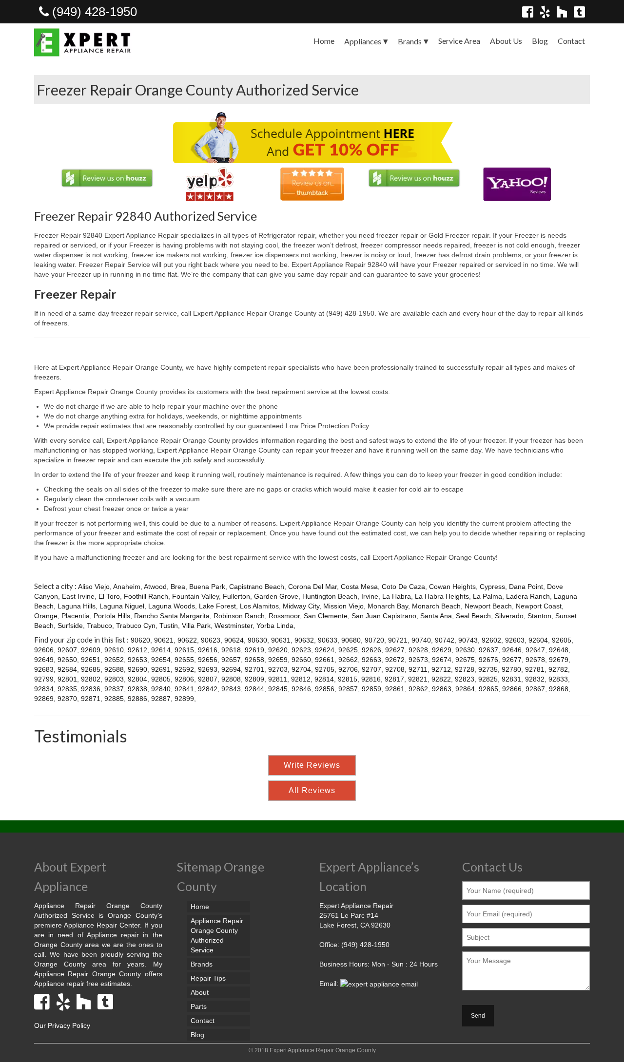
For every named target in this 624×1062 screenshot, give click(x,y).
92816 (371, 679)
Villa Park (196, 625)
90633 (327, 640)
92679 (558, 660)
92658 (254, 660)
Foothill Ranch (146, 596)
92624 (324, 650)
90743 (468, 640)
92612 (137, 650)
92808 (231, 679)
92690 (137, 669)
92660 (301, 660)
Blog (540, 40)
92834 (44, 689)
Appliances (362, 41)
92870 (67, 698)
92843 (231, 689)
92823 (464, 679)
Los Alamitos (259, 606)
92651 (90, 660)
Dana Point (526, 586)
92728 (464, 669)
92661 (324, 660)
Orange (46, 616)
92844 (254, 689)
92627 (395, 650)
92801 (67, 679)
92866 (512, 689)
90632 (304, 640)
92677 (512, 660)
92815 (347, 679)
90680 (351, 640)
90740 (421, 640)
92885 (114, 698)
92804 (137, 679)
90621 (164, 640)
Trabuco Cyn (136, 625)
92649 (44, 660)
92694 (231, 669)
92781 (535, 669)
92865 (488, 689)
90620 (140, 640)
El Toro (109, 596)
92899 (184, 698)
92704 (301, 669)
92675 (465, 660)
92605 (561, 640)
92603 (515, 640)
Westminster (233, 625)
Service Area (459, 40)
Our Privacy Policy (62, 1025)
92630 (465, 650)
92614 (161, 650)
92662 (348, 660)
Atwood (155, 586)
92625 (348, 650)
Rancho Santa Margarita (172, 616)
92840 (161, 689)
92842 (207, 689)
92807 (207, 679)
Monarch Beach (436, 606)
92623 (301, 650)
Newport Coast (539, 606)
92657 (231, 660)
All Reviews (312, 790)
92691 (161, 669)
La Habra (396, 596)
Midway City (301, 606)
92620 (278, 650)
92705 (324, 669)
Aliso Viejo (94, 586)
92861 (395, 689)
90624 (234, 640)
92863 (441, 689)
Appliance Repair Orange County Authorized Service (217, 935)
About (200, 992)
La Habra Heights (442, 596)
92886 (137, 698)
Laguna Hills (77, 606)
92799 (44, 679)
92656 (207, 660)
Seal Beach (473, 616)
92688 (114, 669)
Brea (178, 586)
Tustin (168, 625)
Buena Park (207, 586)
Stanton (539, 616)
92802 (90, 679)
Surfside (70, 625)
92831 (511, 679)
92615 (184, 650)
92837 (114, 689)
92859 (371, 689)
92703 (278, 669)
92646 (512, 650)
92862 (418, 689)
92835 (67, 689)
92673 (418, 660)
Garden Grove (276, 596)
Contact (571, 40)
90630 (257, 640)
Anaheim (126, 586)
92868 (558, 689)
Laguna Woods (171, 606)
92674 (441, 660)
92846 (301, 689)
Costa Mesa (359, 586)
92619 (254, 650)
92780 (511, 669)
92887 (161, 698)
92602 (491, 640)
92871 (90, 698)
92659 (278, 660)
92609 (90, 650)
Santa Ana (436, 616)
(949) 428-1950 (93, 11)
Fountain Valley (195, 596)
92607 (67, 650)
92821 (418, 679)
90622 (187, 640)
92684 (67, 669)
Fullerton (236, 596)
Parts (199, 1006)
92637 (488, 650)
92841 (184, 689)
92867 (535, 689)
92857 (348, 689)
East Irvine (78, 596)
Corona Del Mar (312, 586)
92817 (394, 679)
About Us (506, 40)
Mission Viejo (343, 606)
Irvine (369, 596)
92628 (418, 650)
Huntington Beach (329, 596)
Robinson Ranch (239, 616)
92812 (301, 679)
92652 (114, 660)
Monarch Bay (388, 606)
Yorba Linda (274, 625)
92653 (137, 660)
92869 (44, 698)
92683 (44, 669)
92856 (324, 689)
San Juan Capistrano (383, 616)
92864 (465, 689)
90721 (398, 640)
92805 (161, 679)
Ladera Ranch (528, 596)
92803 (114, 679)
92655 (184, 660)
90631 (281, 640)
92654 (161, 660)
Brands (410, 41)
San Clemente (326, 616)
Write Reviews (312, 765)
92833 (558, 679)
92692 (184, 669)
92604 (538, 640)
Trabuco (99, 625)
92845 (278, 689)
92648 (558, 650)
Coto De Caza (403, 586)
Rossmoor (284, 616)
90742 (444, 640)
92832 (535, 679)
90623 (210, 640)
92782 (558, 669)
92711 (418, 669)
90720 (374, 640)
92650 (67, 660)
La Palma (487, 596)
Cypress (492, 586)
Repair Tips (208, 978)
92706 (348, 669)
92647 (535, 650)
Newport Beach (488, 606)
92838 (137, 689)
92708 (395, 669)
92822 (441, 679)
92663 (371, 660)
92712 (441, 669)
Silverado (509, 616)
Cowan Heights (452, 586)
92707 (371, 669)
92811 (277, 679)
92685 (90, 669)
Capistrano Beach (256, 586)
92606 (44, 650)
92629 (441, 650)
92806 (184, 679)
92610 (114, 650)
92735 (488, 669)
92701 (254, 669)
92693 (207, 669)
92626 (371, 650)
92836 (90, 689)
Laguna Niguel (121, 606)
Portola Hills (112, 616)
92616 (207, 650)
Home (323, 40)
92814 (324, 679)
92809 (254, 679)
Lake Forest (217, 606)
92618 (231, 650)
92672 (395, 660)
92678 (535, 660)
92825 (488, 679)
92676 (488, 660)
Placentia (75, 616)
